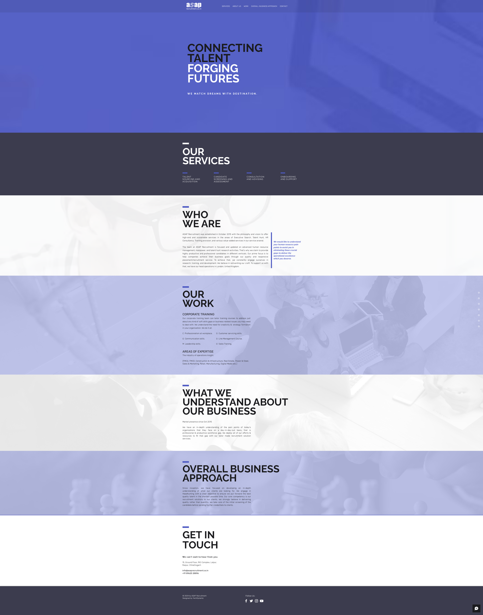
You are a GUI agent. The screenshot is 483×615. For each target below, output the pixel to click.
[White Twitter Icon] (251, 601)
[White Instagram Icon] (256, 601)
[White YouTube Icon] (261, 601)
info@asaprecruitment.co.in (195, 570)
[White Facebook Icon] (246, 601)
